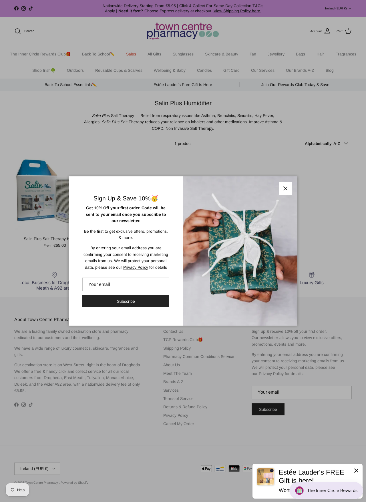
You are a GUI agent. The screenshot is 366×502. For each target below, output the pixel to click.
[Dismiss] (356, 470)
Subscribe (126, 301)
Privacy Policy (135, 267)
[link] (307, 481)
